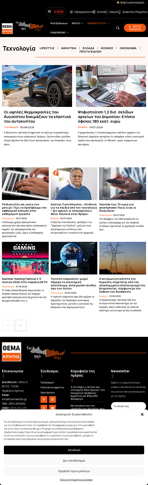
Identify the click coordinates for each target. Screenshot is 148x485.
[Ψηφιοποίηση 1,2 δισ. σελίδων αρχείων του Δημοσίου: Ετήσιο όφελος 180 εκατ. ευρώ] (111, 86)
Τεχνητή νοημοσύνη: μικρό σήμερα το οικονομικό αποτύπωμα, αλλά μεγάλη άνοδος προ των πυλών (73, 283)
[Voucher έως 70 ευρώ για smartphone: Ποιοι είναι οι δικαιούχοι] (122, 183)
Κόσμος (107, 48)
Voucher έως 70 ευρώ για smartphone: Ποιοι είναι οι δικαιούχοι (117, 207)
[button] (142, 414)
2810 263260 (16, 403)
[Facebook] (43, 399)
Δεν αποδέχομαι (74, 461)
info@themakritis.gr (14, 399)
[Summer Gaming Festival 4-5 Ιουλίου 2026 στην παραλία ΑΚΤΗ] (25, 258)
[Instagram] (52, 399)
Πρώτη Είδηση (90, 51)
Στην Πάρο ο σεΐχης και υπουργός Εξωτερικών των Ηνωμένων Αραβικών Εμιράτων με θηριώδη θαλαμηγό (88, 393)
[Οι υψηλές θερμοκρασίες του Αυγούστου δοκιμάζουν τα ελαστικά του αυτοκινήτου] (37, 86)
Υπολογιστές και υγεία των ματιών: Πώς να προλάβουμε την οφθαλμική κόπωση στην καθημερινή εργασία (24, 209)
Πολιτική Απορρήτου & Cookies (76, 479)
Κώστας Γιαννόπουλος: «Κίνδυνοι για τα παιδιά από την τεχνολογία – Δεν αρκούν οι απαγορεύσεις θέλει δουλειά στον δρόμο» (74, 209)
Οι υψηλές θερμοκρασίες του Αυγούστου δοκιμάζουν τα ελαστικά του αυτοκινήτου (37, 116)
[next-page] (21, 325)
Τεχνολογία (11, 127)
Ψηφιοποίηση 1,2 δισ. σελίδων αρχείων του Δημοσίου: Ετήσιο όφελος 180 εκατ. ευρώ (106, 116)
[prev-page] (8, 325)
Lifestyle (47, 48)
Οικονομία (128, 48)
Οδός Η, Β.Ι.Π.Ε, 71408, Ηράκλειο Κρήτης (15, 386)
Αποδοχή (74, 450)
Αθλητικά (68, 48)
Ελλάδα (88, 48)
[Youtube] (52, 408)
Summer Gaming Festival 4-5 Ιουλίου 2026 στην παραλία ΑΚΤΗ (24, 280)
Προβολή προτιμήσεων (74, 471)
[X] (43, 408)
